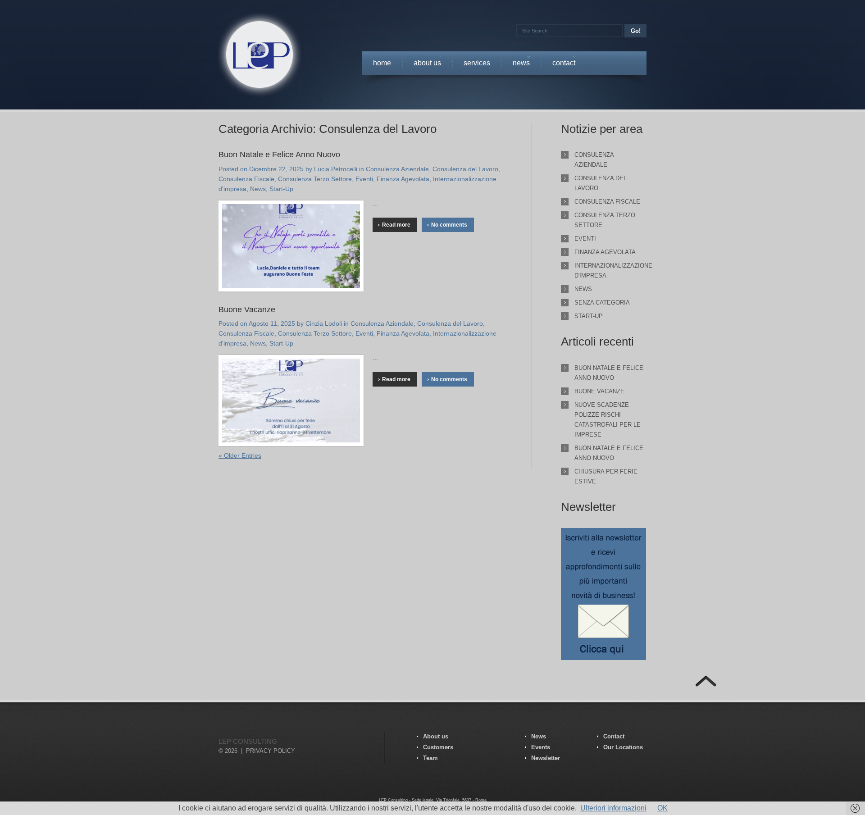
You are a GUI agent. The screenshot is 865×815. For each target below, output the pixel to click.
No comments (449, 225)
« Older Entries (240, 455)
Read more (396, 225)
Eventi (364, 178)
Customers (438, 747)
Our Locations (623, 747)
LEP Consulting (248, 741)
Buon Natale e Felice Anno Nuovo (279, 154)
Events (540, 747)
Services (477, 63)
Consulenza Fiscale (246, 178)
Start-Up (281, 188)
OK (662, 808)
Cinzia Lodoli (323, 323)
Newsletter (545, 758)
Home (382, 63)
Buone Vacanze (247, 309)
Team (430, 758)
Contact (563, 65)
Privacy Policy (270, 750)
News (521, 65)
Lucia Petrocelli (335, 169)
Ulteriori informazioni (613, 808)
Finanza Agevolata (403, 178)
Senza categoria (602, 302)
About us (427, 65)
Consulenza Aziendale (397, 169)
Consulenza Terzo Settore (315, 178)
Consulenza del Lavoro (465, 169)
